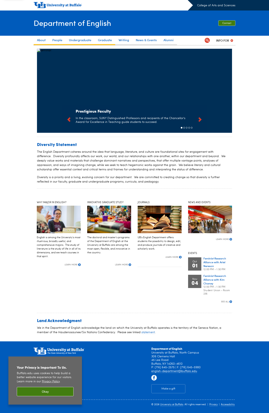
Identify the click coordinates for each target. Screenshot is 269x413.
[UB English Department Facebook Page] (154, 378)
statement (148, 332)
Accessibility (228, 404)
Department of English (72, 23)
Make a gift (168, 388)
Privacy (213, 404)
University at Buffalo (171, 404)
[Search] (207, 40)
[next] (200, 119)
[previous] (69, 119)
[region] (45, 380)
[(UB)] (113, 6)
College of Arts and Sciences (216, 5)
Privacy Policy (51, 381)
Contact (226, 23)
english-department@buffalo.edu (174, 371)
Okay (45, 391)
